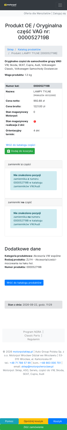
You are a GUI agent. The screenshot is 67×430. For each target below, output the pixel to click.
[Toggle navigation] (60, 5)
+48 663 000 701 (50, 362)
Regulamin (33, 339)
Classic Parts (32, 335)
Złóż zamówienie (33, 427)
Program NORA (32, 331)
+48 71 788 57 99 (20, 362)
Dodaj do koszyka (21, 150)
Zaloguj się (59, 13)
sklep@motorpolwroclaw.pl (37, 366)
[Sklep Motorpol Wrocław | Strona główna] (10, 5)
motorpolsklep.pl (23, 351)
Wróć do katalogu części (20, 144)
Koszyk (57, 421)
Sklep (10, 49)
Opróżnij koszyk (33, 421)
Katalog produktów (29, 49)
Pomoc (9, 421)
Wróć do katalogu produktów (24, 282)
